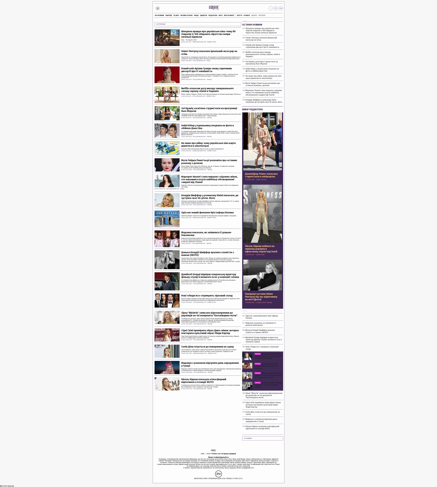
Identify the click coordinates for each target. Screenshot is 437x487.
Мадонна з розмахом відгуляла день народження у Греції (210, 364)
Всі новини (159, 15)
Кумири (247, 15)
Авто (221, 15)
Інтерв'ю (261, 15)
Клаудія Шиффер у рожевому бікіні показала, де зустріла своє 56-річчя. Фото (209, 196)
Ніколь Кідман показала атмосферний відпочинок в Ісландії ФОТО (203, 380)
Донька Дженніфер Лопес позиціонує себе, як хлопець (266, 366)
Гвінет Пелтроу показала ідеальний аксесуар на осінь (209, 52)
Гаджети (203, 15)
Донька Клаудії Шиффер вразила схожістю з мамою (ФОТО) (207, 253)
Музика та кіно (186, 15)
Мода (196, 15)
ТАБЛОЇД (168, 15)
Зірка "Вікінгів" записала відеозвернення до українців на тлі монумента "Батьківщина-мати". (209, 314)
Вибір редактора (252, 109)
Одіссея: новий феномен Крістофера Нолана (207, 212)
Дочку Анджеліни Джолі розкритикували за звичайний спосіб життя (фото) (268, 356)
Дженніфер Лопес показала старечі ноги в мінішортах (261, 175)
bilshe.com (216, 454)
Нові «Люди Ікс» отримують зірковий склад (207, 295)
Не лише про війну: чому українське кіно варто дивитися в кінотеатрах (208, 144)
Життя (239, 15)
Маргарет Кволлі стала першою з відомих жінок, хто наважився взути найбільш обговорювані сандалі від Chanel (209, 179)
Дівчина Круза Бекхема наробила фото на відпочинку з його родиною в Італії (268, 375)
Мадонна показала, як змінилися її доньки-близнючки (206, 234)
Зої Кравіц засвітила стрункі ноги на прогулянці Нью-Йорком (209, 109)
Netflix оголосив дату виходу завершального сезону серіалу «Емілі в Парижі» (207, 90)
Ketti (194, 60)
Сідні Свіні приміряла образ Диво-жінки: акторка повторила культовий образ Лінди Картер (210, 332)
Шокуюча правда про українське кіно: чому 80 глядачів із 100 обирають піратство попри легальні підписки (208, 34)
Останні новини (252, 24)
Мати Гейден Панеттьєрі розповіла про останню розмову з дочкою (209, 161)
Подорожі (212, 15)
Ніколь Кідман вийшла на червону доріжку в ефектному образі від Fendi (261, 249)
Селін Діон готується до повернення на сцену (207, 346)
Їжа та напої (229, 15)
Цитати (254, 15)
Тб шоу (176, 15)
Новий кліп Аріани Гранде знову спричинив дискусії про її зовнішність (206, 70)
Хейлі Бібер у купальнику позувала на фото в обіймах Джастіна (207, 127)
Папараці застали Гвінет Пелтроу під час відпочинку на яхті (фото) (261, 297)
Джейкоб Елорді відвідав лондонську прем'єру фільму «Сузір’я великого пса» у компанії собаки (210, 275)
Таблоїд (209, 79)
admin (194, 42)
